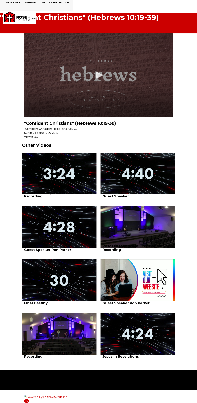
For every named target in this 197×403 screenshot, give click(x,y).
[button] (98, 75)
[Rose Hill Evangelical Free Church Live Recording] (59, 175)
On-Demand (30, 2)
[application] (98, 75)
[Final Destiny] (59, 282)
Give (42, 2)
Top (26, 401)
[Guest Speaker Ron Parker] (59, 228)
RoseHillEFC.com (58, 2)
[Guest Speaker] (138, 175)
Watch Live (13, 2)
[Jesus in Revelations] (138, 335)
